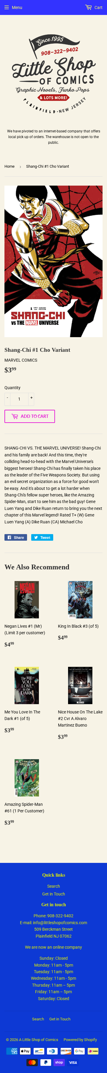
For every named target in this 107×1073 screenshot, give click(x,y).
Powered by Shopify (80, 1039)
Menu (17, 7)
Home (9, 166)
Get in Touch (53, 894)
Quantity (12, 387)
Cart (98, 7)
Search (53, 886)
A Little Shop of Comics (38, 1039)
